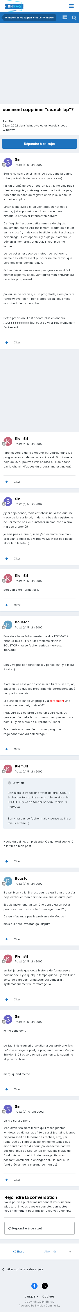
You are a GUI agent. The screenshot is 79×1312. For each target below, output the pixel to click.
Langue (30, 1296)
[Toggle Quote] (10, 783)
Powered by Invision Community (39, 1305)
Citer (17, 342)
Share (20, 1251)
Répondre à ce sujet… (27, 1228)
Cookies (48, 1296)
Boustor (22, 622)
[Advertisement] (39, 64)
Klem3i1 (21, 438)
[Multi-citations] (7, 342)
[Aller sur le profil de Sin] (8, 162)
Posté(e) (29, 164)
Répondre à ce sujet (39, 144)
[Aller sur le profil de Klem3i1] (8, 441)
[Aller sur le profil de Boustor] (8, 625)
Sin (10, 121)
